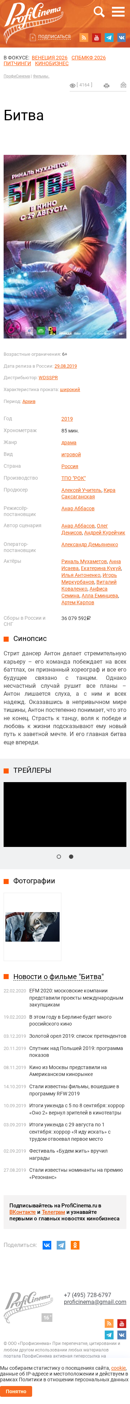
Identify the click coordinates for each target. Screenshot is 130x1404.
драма (69, 442)
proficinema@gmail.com (95, 1301)
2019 (67, 419)
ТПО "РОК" (73, 478)
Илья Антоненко (80, 575)
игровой (71, 454)
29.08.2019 (66, 366)
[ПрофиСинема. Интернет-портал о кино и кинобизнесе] (34, 15)
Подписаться (54, 36)
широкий (70, 389)
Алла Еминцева (100, 595)
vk (121, 37)
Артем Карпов (77, 602)
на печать (106, 86)
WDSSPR (48, 377)
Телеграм (53, 1212)
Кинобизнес (52, 63)
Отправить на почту (123, 85)
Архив (28, 401)
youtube (96, 37)
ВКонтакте (22, 1212)
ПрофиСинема (17, 76)
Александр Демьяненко (89, 544)
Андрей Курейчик (104, 532)
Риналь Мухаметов (84, 561)
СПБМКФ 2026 (89, 57)
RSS (84, 37)
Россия (69, 466)
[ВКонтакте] (47, 1245)
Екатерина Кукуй (101, 568)
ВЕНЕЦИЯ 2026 (50, 57)
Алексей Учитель (81, 490)
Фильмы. (41, 76)
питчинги (17, 63)
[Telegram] (61, 1245)
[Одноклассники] (75, 1245)
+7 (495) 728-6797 (87, 1295)
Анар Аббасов (78, 508)
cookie (118, 1368)
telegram (109, 37)
